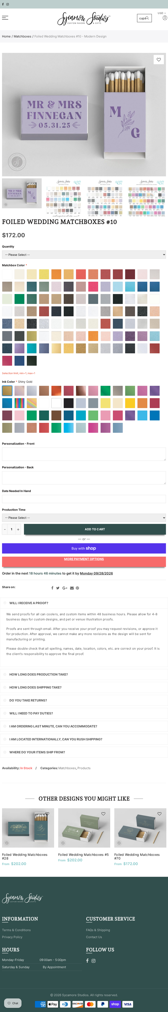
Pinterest (77, 588)
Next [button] (155, 115)
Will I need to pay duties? (31, 713)
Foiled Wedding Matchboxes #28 (25, 856)
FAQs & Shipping (98, 930)
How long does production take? (38, 674)
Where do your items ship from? (37, 752)
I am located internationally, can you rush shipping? (55, 739)
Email (72, 588)
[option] (84, 114)
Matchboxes (22, 36)
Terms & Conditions (16, 930)
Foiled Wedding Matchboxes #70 (137, 856)
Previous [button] (13, 115)
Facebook (52, 588)
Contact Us (94, 937)
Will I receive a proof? (28, 603)
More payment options (84, 559)
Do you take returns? (28, 700)
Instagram (93, 960)
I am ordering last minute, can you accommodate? (53, 726)
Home (6, 36)
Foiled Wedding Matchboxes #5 (83, 854)
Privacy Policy (12, 937)
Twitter (58, 588)
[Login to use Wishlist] (159, 59)
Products (84, 768)
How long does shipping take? (35, 687)
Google (64, 588)
